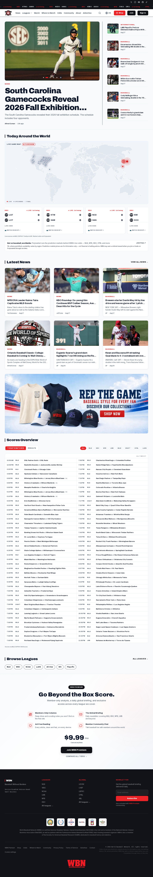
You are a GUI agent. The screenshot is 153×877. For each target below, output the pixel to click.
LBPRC (81, 791)
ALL (83, 444)
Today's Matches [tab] (15, 445)
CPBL (136, 444)
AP (106, 310)
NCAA (28, 663)
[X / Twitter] (131, 2)
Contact (92, 848)
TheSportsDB (27, 232)
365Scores (24, 643)
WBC (18, 663)
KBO (97, 444)
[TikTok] (146, 2)
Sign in (143, 13)
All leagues (140, 655)
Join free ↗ (141, 240)
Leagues (26, 13)
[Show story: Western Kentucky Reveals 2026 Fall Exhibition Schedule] (56, 77)
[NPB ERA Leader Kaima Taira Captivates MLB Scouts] (27, 289)
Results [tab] (32, 445)
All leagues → (47, 806)
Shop (19, 848)
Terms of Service (72, 848)
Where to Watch (48, 13)
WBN (9, 780)
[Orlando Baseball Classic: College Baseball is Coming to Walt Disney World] (27, 341)
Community (69, 13)
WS (60, 663)
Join (131, 13)
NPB (104, 444)
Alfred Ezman (11, 362)
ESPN (20, 232)
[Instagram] (135, 2)
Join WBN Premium (76, 746)
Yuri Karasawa (12, 310)
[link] (38, 216)
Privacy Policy (58, 848)
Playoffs (70, 663)
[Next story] (95, 51)
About (78, 13)
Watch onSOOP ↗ (28, 226)
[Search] (99, 13)
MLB (16, 232)
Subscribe (132, 798)
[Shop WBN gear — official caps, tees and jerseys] (76, 400)
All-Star (49, 663)
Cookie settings (10, 852)
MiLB (119, 444)
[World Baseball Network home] (76, 863)
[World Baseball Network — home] (8, 13)
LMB (112, 444)
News (18, 13)
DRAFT (127, 444)
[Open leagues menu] (31, 13)
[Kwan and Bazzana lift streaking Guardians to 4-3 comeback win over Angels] (125, 341)
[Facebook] (142, 2)
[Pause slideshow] (60, 77)
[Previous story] (8, 51)
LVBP (81, 788)
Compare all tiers (76, 753)
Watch (37, 13)
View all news (139, 258)
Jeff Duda (59, 310)
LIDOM (81, 784)
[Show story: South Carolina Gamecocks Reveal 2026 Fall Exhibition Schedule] (46, 77)
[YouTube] (139, 2)
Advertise (87, 13)
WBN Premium (134, 803)
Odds (59, 13)
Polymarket (47, 232)
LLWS (145, 444)
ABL (80, 798)
